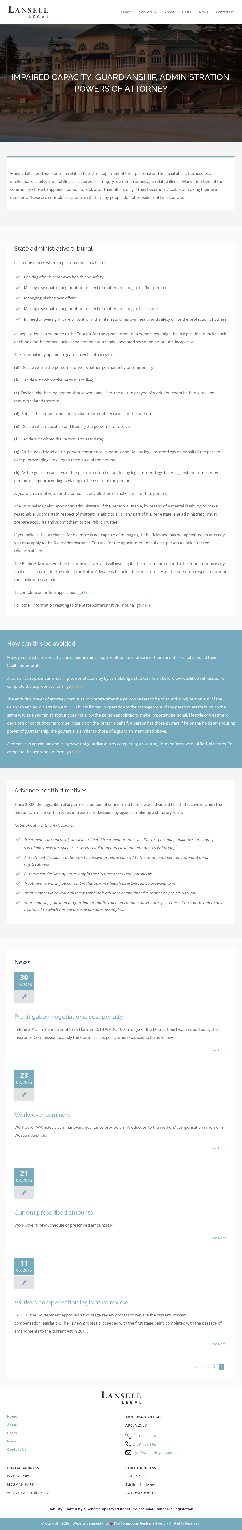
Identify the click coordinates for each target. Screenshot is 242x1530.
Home (12, 1416)
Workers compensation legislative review (71, 1302)
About (12, 1425)
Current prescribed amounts (53, 1212)
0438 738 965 (144, 1444)
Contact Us (17, 1449)
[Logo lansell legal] (28, 7)
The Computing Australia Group (139, 1523)
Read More (218, 1050)
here (88, 592)
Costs (12, 1433)
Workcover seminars (42, 1114)
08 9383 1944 (144, 1436)
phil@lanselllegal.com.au (155, 1452)
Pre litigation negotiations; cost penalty (68, 1016)
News (12, 1441)
